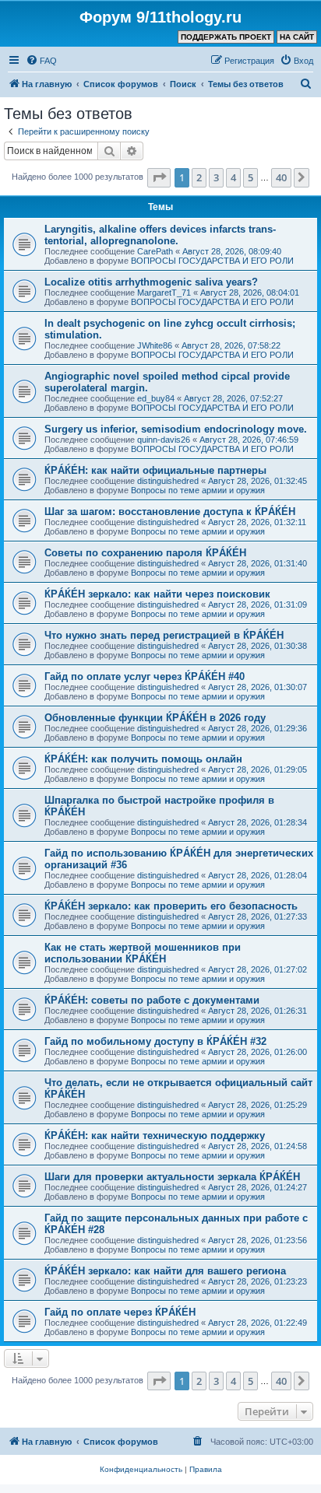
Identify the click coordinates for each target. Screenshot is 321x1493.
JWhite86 (154, 345)
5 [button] (250, 177)
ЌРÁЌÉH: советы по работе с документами (151, 1000)
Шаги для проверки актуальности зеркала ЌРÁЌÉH (172, 1177)
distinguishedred (168, 480)
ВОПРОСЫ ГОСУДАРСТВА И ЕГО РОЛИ (212, 260)
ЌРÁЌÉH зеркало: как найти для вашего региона (165, 1271)
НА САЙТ (297, 37)
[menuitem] (41, 60)
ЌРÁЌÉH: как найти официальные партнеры (155, 470)
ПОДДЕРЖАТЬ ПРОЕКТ (226, 37)
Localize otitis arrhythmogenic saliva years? (151, 282)
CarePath (155, 251)
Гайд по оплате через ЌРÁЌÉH (120, 1312)
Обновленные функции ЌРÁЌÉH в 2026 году (155, 718)
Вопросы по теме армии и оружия (198, 490)
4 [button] (233, 177)
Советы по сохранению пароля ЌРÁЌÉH (145, 553)
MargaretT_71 (164, 292)
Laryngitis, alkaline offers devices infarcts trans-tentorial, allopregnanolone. (160, 235)
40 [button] (281, 177)
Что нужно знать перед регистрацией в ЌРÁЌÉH (164, 635)
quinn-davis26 (163, 439)
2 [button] (199, 177)
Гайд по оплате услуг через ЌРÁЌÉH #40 (144, 676)
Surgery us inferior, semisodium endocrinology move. (175, 429)
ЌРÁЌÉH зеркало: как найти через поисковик (157, 594)
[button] (159, 177)
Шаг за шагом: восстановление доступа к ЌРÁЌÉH (169, 511)
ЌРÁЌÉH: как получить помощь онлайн (143, 759)
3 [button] (216, 177)
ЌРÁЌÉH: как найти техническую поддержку (154, 1135)
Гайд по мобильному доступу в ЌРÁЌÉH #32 (155, 1041)
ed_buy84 (156, 398)
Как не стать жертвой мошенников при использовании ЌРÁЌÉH (142, 953)
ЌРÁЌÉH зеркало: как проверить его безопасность (171, 906)
